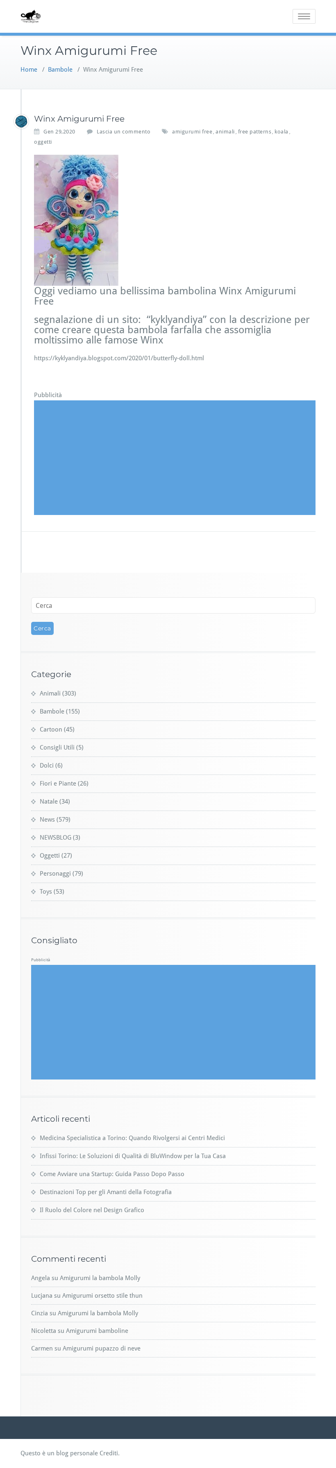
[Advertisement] (176, 457)
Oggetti (50, 855)
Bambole (60, 69)
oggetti (43, 142)
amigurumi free (192, 132)
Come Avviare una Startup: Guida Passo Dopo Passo (112, 1174)
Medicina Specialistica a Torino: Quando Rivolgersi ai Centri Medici (132, 1138)
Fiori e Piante (58, 783)
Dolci (47, 765)
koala (281, 132)
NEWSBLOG (55, 837)
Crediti (109, 1453)
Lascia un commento (123, 132)
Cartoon (51, 729)
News (47, 819)
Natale (49, 801)
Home (28, 69)
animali (225, 132)
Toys (46, 891)
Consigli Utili (57, 747)
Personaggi (55, 873)
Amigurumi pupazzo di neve (102, 1348)
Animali (50, 693)
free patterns (255, 132)
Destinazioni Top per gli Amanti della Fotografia (106, 1192)
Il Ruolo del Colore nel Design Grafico (92, 1210)
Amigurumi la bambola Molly (100, 1278)
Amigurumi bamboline (97, 1331)
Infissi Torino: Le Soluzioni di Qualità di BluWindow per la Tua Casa (133, 1156)
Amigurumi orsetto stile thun (102, 1295)
